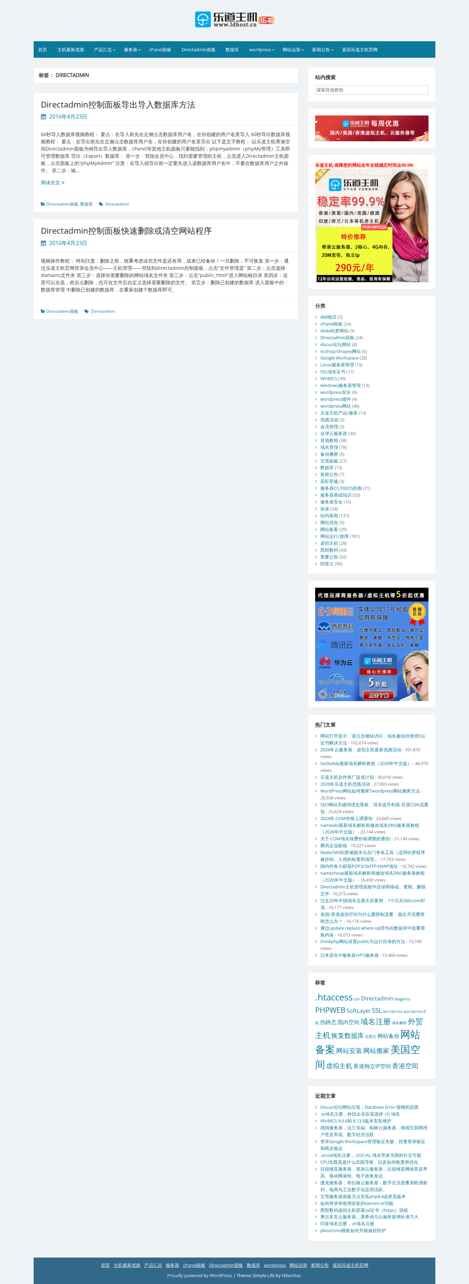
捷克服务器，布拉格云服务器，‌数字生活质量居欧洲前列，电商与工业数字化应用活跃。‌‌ (373, 1186)
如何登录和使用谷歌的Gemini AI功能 (356, 1203)
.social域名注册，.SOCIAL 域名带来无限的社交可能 (370, 1155)
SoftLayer (358, 1011)
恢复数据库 (347, 1035)
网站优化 (329, 522)
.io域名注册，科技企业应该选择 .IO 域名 (360, 1114)
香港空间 (405, 1065)
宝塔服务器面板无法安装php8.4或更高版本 (363, 1196)
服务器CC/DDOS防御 (341, 488)
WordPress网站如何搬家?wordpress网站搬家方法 (370, 791)
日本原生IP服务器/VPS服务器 (349, 955)
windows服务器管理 (340, 385)
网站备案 (329, 529)
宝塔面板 (329, 461)
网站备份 (388, 1036)
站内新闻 (329, 515)
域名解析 (399, 1022)
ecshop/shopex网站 (340, 351)
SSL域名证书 (332, 371)
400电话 (328, 317)
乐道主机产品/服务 (339, 413)
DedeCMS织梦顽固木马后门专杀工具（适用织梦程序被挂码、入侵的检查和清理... (372, 855)
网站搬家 (376, 1050)
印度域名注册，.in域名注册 (347, 1223)
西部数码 (329, 550)
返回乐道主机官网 (360, 49)
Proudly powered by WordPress (200, 1275)
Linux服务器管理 (337, 365)
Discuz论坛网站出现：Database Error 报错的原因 (369, 1107)
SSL (377, 1010)
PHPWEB (330, 1010)
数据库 (232, 49)
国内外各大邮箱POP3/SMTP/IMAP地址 (359, 866)
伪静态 (328, 1022)
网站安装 (349, 1050)
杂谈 (324, 509)
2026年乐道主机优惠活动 (345, 784)
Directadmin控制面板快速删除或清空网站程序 (126, 230)
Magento (402, 999)
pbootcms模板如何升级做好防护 (353, 1230)
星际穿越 (329, 481)
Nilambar (291, 1275)
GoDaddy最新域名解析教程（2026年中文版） (366, 763)
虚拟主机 (329, 543)
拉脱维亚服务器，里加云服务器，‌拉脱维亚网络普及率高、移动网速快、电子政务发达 (373, 1172)
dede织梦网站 (334, 331)
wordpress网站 (335, 406)
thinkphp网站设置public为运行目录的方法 (362, 941)
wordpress (260, 49)
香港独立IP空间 (372, 1066)
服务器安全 (331, 502)
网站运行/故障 (334, 536)
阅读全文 (64, 182)
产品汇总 (103, 49)
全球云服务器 (333, 433)
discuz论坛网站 (335, 344)
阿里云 (327, 564)
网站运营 (291, 49)
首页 (42, 49)
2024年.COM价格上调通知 (346, 818)
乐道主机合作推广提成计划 (347, 777)
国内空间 (348, 1022)
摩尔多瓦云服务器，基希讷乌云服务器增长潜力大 (369, 1217)
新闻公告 (321, 49)
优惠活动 (329, 420)
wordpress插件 (335, 399)
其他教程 (329, 440)
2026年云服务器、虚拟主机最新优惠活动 (360, 749)
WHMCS (328, 378)
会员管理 (329, 426)
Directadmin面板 (199, 49)
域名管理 (329, 447)
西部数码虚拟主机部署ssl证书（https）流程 (364, 1210)
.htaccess (334, 997)
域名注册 (376, 1021)
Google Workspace (339, 358)
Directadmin (117, 204)
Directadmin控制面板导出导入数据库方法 (118, 104)
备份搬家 (329, 454)
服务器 (130, 49)
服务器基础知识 (336, 495)
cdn (357, 999)
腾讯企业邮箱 (333, 845)
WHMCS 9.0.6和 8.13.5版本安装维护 (355, 1121)
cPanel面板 (160, 49)
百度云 (370, 1036)
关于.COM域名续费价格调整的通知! (355, 838)
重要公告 (329, 557)
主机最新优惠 (70, 49)
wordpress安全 (335, 392)
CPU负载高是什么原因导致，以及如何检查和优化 (369, 1162)
